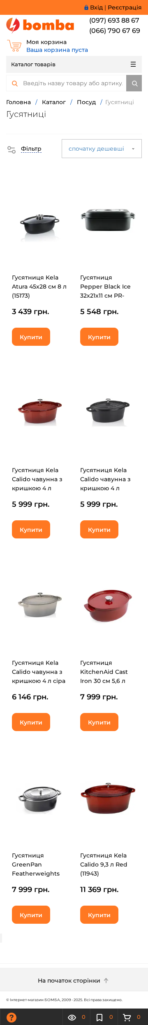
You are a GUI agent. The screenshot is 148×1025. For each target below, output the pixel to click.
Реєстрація (125, 7)
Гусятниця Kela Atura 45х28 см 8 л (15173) (39, 286)
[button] (24, 148)
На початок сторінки (70, 980)
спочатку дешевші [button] (97, 148)
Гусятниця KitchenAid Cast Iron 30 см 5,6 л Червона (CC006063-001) (104, 681)
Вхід (96, 7)
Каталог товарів (33, 64)
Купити (31, 337)
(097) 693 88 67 (114, 20)
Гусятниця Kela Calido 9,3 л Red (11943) (103, 864)
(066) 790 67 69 (114, 31)
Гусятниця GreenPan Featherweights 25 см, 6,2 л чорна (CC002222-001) (38, 873)
